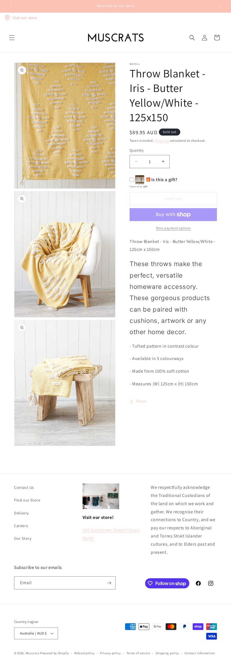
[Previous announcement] (11, 6)
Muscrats (32, 653)
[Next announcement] (220, 6)
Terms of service (138, 653)
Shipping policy (167, 653)
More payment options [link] (173, 228)
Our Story (22, 538)
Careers (21, 525)
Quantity (137, 150)
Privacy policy (110, 653)
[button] (12, 38)
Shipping (162, 140)
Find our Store (27, 500)
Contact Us (24, 487)
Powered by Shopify (54, 653)
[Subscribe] (109, 583)
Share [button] (141, 401)
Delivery (21, 513)
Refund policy (84, 653)
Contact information (200, 653)
